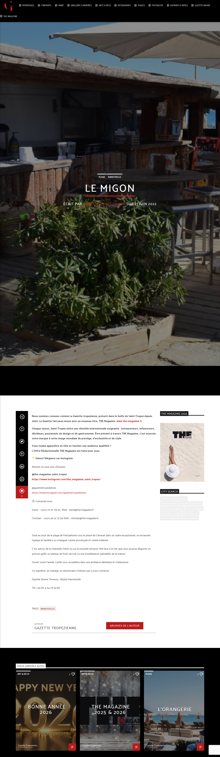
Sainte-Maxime (188, 559)
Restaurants (124, 5)
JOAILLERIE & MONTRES (81, 5)
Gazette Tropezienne (104, 222)
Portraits (46, 5)
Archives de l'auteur (124, 666)
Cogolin (181, 539)
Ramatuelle (114, 196)
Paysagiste (157, 5)
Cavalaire (167, 539)
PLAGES (141, 5)
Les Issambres (194, 549)
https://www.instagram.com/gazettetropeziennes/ (59, 533)
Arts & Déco (105, 5)
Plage (102, 196)
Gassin (184, 544)
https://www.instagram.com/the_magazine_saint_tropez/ (66, 520)
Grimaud (196, 544)
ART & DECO (23, 715)
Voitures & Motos (179, 5)
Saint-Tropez (169, 559)
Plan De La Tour (171, 554)
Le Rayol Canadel (172, 549)
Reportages (28, 5)
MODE (61, 5)
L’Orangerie (175, 750)
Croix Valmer (169, 544)
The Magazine (10, 16)
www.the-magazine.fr (129, 462)
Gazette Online (202, 5)
